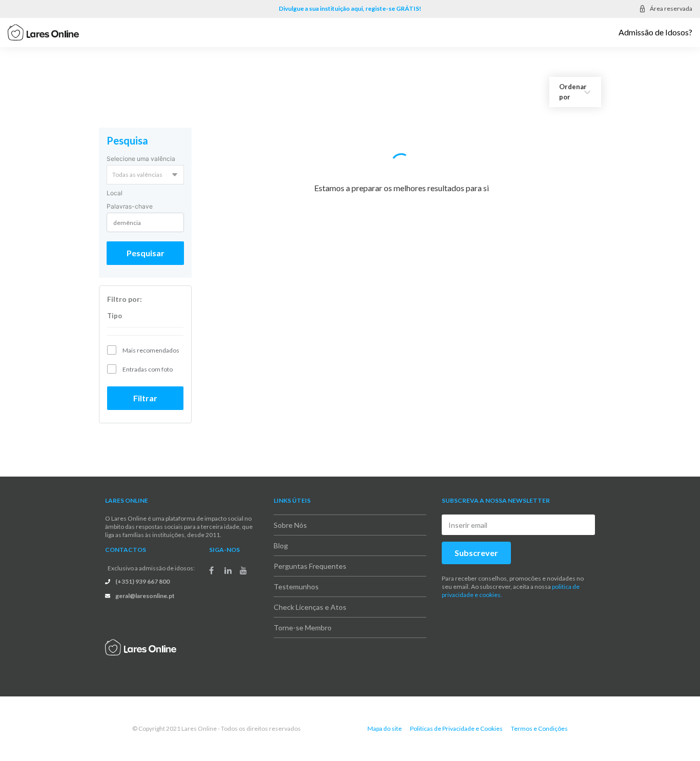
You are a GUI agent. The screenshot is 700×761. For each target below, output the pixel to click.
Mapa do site (384, 719)
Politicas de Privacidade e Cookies (456, 719)
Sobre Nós (290, 515)
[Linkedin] (228, 560)
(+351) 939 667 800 (142, 571)
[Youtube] (243, 560)
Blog (281, 535)
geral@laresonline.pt (145, 586)
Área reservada (671, 8)
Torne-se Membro (303, 617)
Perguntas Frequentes (310, 556)
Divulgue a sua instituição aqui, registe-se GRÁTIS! (350, 8)
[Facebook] (211, 560)
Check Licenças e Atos (310, 597)
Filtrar (145, 388)
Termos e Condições (539, 719)
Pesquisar (145, 243)
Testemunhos (296, 576)
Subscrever (476, 543)
